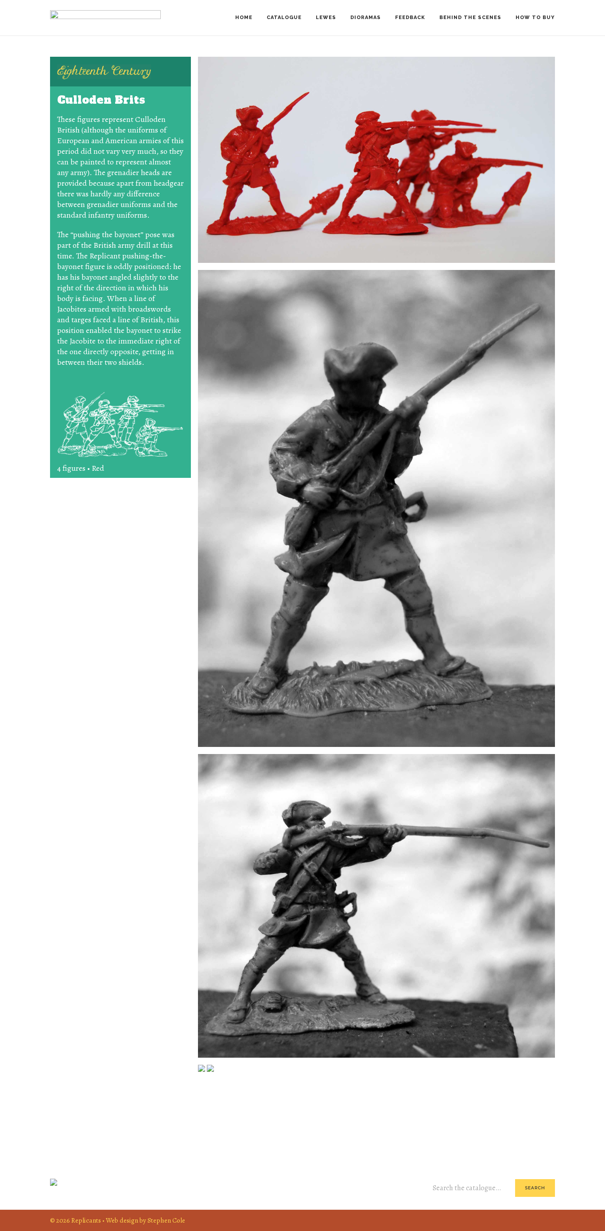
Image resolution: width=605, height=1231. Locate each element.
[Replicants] (105, 17)
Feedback (410, 17)
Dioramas (365, 17)
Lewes (326, 17)
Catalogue (284, 17)
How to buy (535, 17)
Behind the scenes (470, 17)
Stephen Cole (166, 1220)
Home (243, 17)
